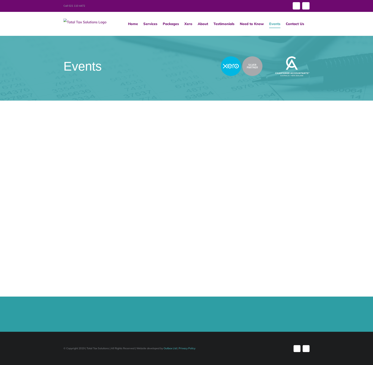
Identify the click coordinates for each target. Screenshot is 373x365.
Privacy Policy (187, 348)
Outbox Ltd (170, 348)
